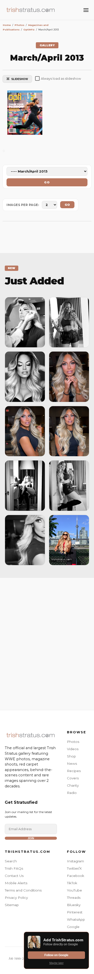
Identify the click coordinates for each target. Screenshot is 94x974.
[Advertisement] (47, 643)
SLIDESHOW (19, 78)
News (72, 763)
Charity (73, 785)
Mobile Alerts (16, 883)
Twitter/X (74, 868)
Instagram (75, 861)
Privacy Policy (16, 898)
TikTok (72, 883)
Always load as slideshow (61, 78)
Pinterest (74, 912)
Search (11, 861)
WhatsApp (76, 919)
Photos (73, 742)
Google (73, 927)
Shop (71, 756)
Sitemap (12, 905)
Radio (72, 793)
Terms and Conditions (23, 890)
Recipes (74, 771)
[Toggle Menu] (86, 10)
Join (31, 838)
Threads (73, 898)
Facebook (75, 876)
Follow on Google (56, 955)
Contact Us (14, 876)
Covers (73, 778)
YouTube (74, 890)
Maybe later (56, 962)
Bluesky (73, 905)
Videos (72, 749)
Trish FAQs (14, 868)
